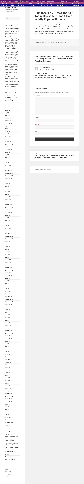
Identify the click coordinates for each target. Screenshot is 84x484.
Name (37, 118)
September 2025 (9, 123)
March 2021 (8, 259)
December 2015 (9, 422)
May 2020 (7, 286)
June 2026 (7, 115)
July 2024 (7, 155)
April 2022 (7, 225)
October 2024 (8, 147)
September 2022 (9, 212)
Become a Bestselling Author (45, 1)
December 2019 (9, 299)
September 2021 (9, 244)
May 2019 (7, 317)
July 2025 (7, 128)
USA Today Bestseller (10, 459)
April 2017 (7, 383)
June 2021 (7, 252)
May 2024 (7, 160)
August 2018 (8, 341)
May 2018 (7, 349)
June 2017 (7, 378)
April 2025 (7, 134)
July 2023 (7, 186)
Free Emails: (5, 5)
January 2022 (8, 233)
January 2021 (8, 265)
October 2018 (8, 336)
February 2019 (8, 325)
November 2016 (9, 396)
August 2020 (8, 278)
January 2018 (8, 359)
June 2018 (7, 346)
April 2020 (7, 288)
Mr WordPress (8, 96)
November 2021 (9, 239)
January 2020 (8, 296)
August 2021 (8, 246)
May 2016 (7, 412)
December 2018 (9, 330)
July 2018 (7, 343)
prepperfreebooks (52, 42)
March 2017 (8, 385)
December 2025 (9, 118)
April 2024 (7, 162)
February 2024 (8, 168)
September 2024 (9, 149)
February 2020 (8, 294)
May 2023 (7, 191)
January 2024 (8, 170)
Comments (8, 474)
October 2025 (8, 120)
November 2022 (9, 207)
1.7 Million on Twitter (64, 1)
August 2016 (8, 404)
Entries (8, 471)
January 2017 (8, 391)
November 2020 (9, 270)
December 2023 (9, 173)
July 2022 (7, 218)
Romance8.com (11, 7)
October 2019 (8, 304)
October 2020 (8, 273)
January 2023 (8, 202)
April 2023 (7, 194)
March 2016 (8, 417)
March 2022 (8, 228)
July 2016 (7, 406)
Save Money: (5, 3)
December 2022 (9, 204)
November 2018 (9, 333)
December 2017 (9, 362)
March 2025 (8, 136)
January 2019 (8, 328)
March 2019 (8, 322)
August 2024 (8, 152)
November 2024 (9, 144)
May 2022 (7, 223)
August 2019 (8, 309)
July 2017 (7, 375)
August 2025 (8, 126)
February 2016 (8, 420)
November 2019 (9, 301)
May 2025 (7, 131)
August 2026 (8, 110)
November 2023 (9, 176)
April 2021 (7, 257)
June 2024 (7, 157)
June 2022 (7, 220)
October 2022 (8, 210)
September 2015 (9, 425)
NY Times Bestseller (10, 451)
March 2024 (8, 165)
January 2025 (8, 141)
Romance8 (7, 454)
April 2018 (7, 351)
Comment (37, 96)
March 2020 (8, 291)
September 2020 (9, 275)
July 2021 (7, 249)
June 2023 (7, 189)
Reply (37, 82)
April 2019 (7, 320)
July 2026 (7, 113)
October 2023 (8, 178)
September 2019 (9, 307)
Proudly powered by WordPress (43, 169)
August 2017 (8, 372)
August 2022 (8, 215)
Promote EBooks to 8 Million (9, 1)
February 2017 (8, 388)
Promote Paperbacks (28, 1)
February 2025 (8, 139)
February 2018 (8, 357)
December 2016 (9, 393)
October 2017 (8, 367)
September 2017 (9, 370)
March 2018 (8, 354)
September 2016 (9, 401)
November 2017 (9, 364)
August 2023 (8, 183)
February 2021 (8, 262)
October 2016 (8, 399)
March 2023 (8, 197)
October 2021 (8, 241)
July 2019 (7, 312)
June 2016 (7, 409)
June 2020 (7, 283)
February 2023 (8, 199)
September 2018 (9, 338)
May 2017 (7, 380)
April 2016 (7, 414)
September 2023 (9, 181)
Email (37, 124)
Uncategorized (8, 457)
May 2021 (7, 254)
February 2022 (8, 231)
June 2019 (7, 315)
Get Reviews (77, 1)
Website (37, 131)
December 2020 (9, 267)
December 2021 (9, 236)
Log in (6, 469)
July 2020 (7, 280)
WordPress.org (8, 477)
